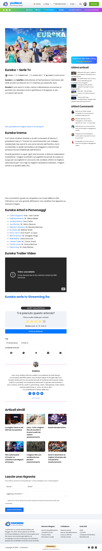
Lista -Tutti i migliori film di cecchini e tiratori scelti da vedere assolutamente (35, 432)
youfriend (16, 3)
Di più (72, 4)
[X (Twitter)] (6, 10)
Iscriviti (94, 4)
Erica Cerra (14, 233)
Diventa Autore (66, 530)
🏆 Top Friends (49, 10)
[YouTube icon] (41, 393)
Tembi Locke (15, 244)
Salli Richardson (17, 218)
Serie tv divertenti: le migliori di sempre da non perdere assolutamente (57, 458)
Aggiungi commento (15, 494)
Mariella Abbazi (80, 119)
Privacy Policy (46, 535)
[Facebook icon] (29, 393)
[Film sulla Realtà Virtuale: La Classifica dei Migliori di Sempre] (14, 446)
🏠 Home (37, 4)
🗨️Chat (38, 10)
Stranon (77, 111)
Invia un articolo (66, 535)
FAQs (81, 530)
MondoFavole (84, 537)
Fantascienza (12, 343)
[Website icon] (33, 393)
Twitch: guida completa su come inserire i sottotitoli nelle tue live (84, 113)
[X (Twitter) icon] (37, 393)
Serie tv (24, 343)
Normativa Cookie (47, 537)
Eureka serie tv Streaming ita (27, 297)
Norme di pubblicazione (49, 530)
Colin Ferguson (16, 215)
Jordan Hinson (16, 221)
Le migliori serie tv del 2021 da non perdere (14, 428)
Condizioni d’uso (47, 532)
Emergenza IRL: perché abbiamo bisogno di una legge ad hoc (82, 87)
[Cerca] (80, 4)
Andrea (77, 134)
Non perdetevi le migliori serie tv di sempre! (24, 126)
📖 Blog (46, 4)
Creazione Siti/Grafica (87, 535)
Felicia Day (14, 247)
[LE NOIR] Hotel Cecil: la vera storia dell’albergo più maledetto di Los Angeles (83, 81)
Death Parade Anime (57, 427)
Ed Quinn (13, 230)
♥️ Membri (60, 10)
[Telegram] (36, 352)
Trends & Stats (66, 537)
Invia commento (14, 509)
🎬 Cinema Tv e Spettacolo (55, 75)
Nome (9, 487)
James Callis (15, 241)
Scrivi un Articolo (36, 331)
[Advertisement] (51, 19)
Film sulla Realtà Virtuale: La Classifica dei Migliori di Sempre (14, 458)
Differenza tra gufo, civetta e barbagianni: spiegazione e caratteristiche (83, 74)
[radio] (27, 321)
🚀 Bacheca (28, 10)
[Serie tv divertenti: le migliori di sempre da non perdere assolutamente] (57, 446)
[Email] (60, 352)
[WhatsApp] (24, 352)
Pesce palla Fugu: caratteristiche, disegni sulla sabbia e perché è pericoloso (83, 99)
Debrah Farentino (17, 227)
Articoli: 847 (36, 398)
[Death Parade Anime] (57, 419)
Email (30, 487)
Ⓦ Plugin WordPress (91, 10)
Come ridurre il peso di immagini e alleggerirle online (85, 128)
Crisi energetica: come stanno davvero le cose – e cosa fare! (85, 121)
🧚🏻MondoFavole (59, 4)
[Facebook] (3, 10)
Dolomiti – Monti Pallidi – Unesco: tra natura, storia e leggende (83, 93)
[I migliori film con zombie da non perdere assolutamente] (36, 446)
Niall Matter (15, 238)
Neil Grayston (16, 235)
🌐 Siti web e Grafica (74, 10)
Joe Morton (15, 224)
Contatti (83, 532)
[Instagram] (9, 10)
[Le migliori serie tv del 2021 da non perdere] (14, 419)
